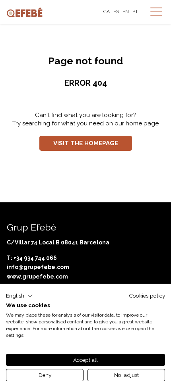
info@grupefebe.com (38, 267)
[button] (19, 296)
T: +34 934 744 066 (32, 258)
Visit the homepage (85, 143)
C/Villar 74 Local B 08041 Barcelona (58, 242)
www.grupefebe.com (37, 276)
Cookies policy (147, 295)
